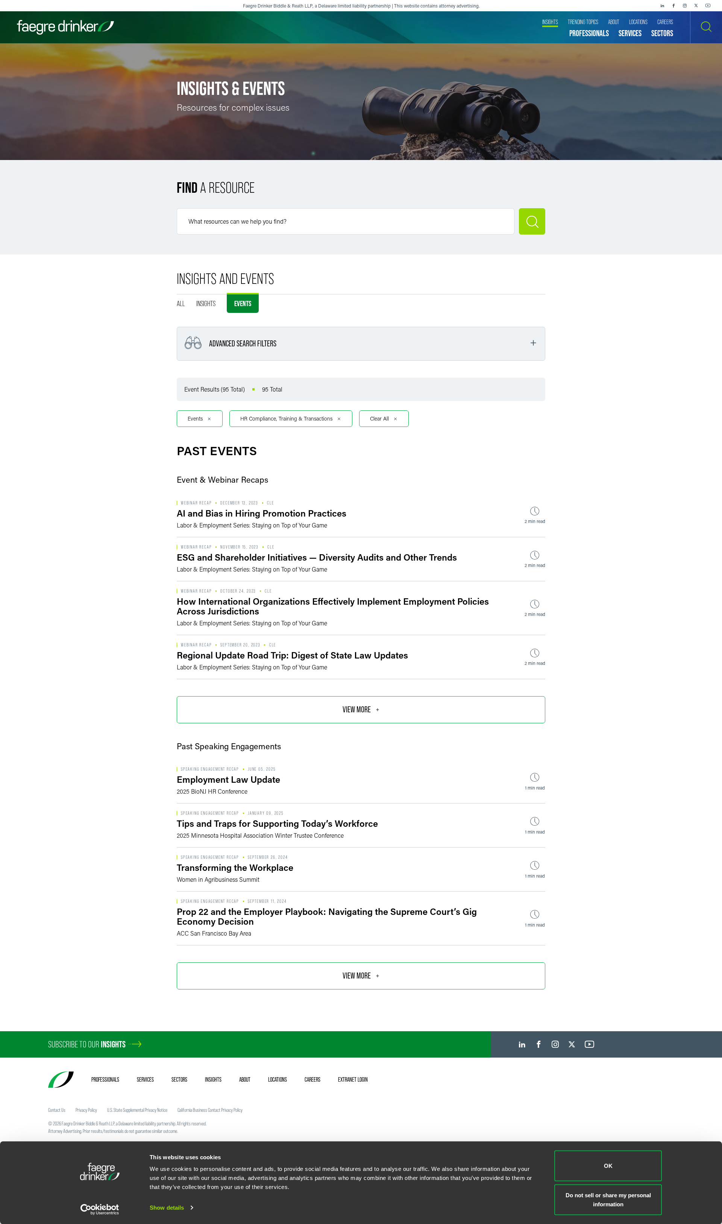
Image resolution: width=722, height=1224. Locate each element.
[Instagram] (685, 6)
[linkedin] (662, 6)
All (181, 303)
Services (145, 1079)
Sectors (179, 1079)
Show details (167, 1207)
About (244, 1079)
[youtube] (708, 6)
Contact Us (56, 1110)
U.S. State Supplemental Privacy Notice (137, 1110)
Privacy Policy (86, 1110)
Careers (312, 1079)
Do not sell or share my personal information (608, 1199)
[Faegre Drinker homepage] (65, 27)
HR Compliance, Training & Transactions (286, 418)
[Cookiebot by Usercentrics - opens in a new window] (100, 1209)
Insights (205, 303)
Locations (277, 1079)
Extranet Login (353, 1079)
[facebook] (673, 6)
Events (242, 303)
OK (608, 1166)
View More (357, 709)
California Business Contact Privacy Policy (210, 1110)
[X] (696, 6)
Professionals (105, 1079)
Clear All (379, 418)
